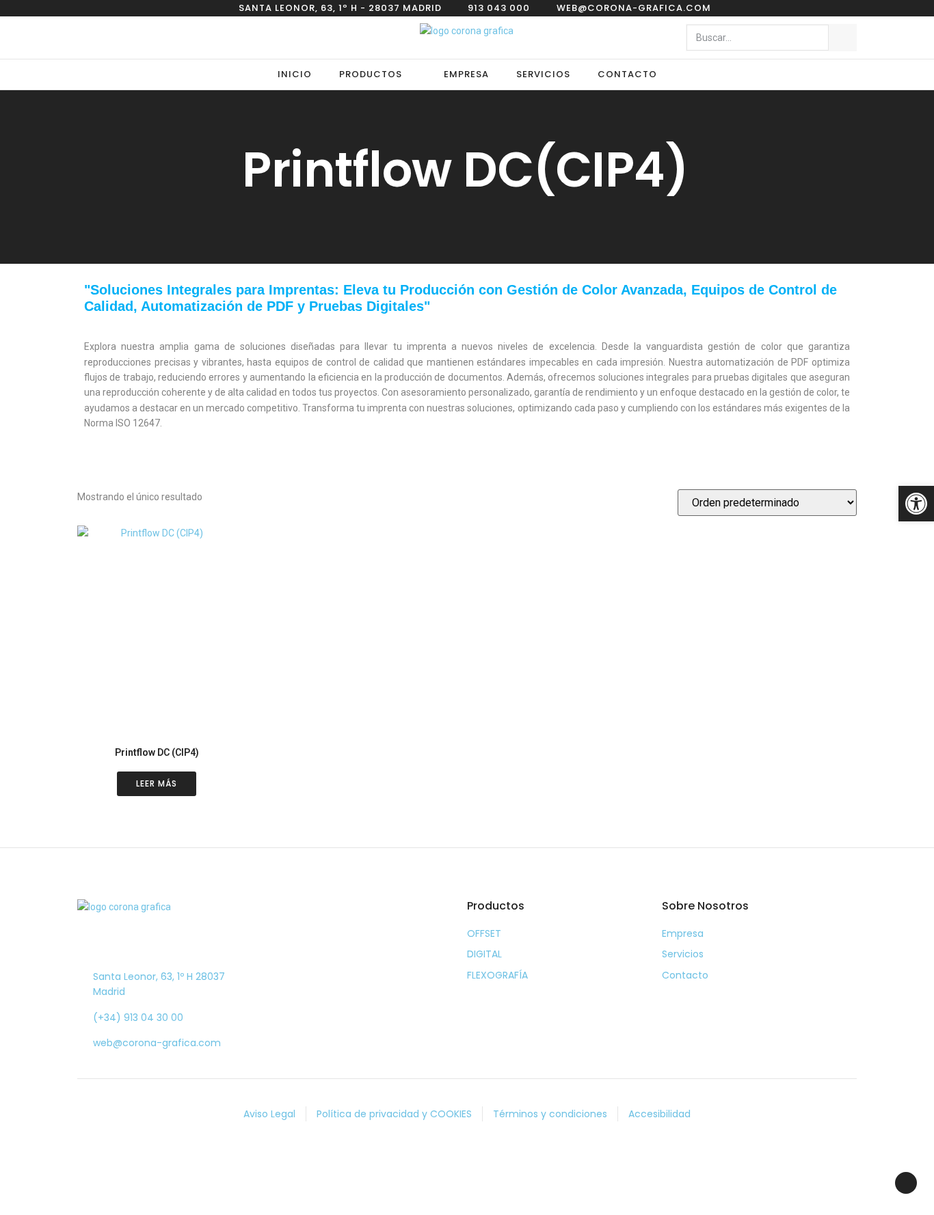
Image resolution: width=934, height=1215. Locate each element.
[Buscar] (842, 38)
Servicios (543, 74)
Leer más (156, 783)
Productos (370, 74)
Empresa (466, 74)
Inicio (295, 74)
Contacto (627, 74)
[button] (916, 503)
